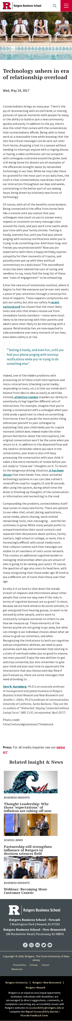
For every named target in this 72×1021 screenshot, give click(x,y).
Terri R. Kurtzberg (14, 686)
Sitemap (34, 965)
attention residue (26, 397)
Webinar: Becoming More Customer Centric (25, 891)
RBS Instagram (31, 941)
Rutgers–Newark (35, 987)
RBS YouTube (49, 941)
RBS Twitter (43, 941)
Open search (54, 6)
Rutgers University (16, 982)
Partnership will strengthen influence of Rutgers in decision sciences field (28, 850)
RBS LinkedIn (37, 941)
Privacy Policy (19, 965)
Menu (66, 6)
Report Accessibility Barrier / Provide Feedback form (40, 1013)
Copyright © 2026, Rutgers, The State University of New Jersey (36, 958)
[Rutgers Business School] (22, 6)
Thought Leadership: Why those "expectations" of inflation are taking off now (27, 807)
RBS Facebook (25, 941)
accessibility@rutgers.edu (45, 1007)
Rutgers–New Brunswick (46, 982)
